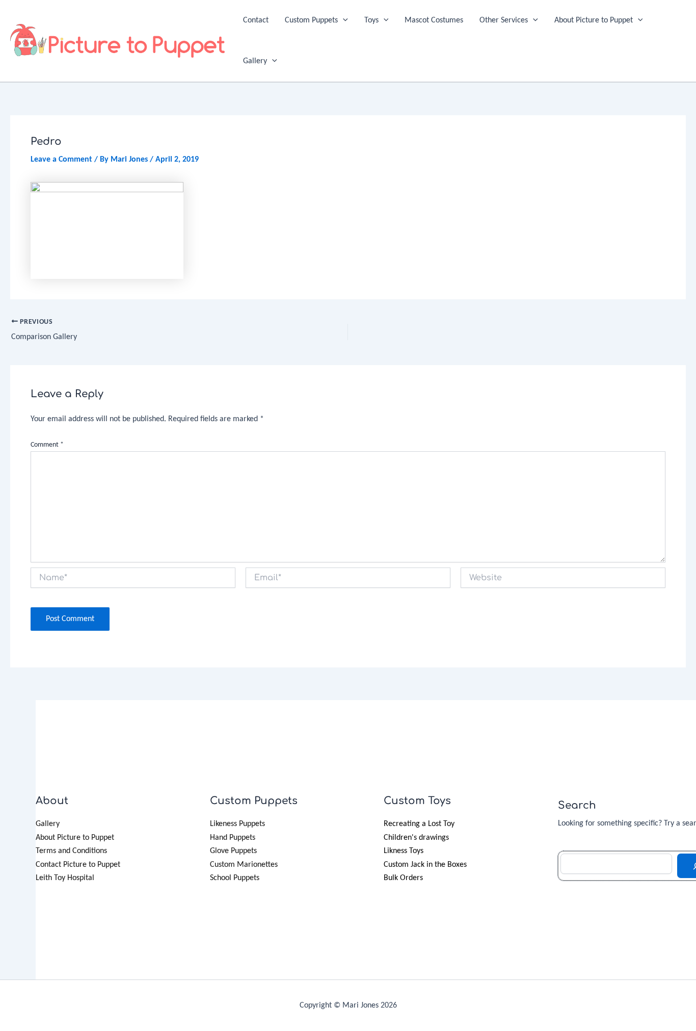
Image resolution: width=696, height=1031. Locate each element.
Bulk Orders (403, 878)
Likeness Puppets (237, 824)
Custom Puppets (311, 20)
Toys (371, 20)
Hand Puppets (232, 838)
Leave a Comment (61, 160)
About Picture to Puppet (593, 20)
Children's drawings (416, 838)
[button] (343, 20)
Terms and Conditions (71, 851)
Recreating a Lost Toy (419, 824)
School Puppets (234, 878)
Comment (47, 445)
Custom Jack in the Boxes (425, 865)
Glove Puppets (233, 851)
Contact (256, 20)
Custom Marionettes (244, 865)
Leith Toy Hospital (65, 878)
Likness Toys (403, 851)
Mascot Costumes (434, 20)
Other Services (503, 20)
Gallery (255, 61)
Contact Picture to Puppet (78, 865)
